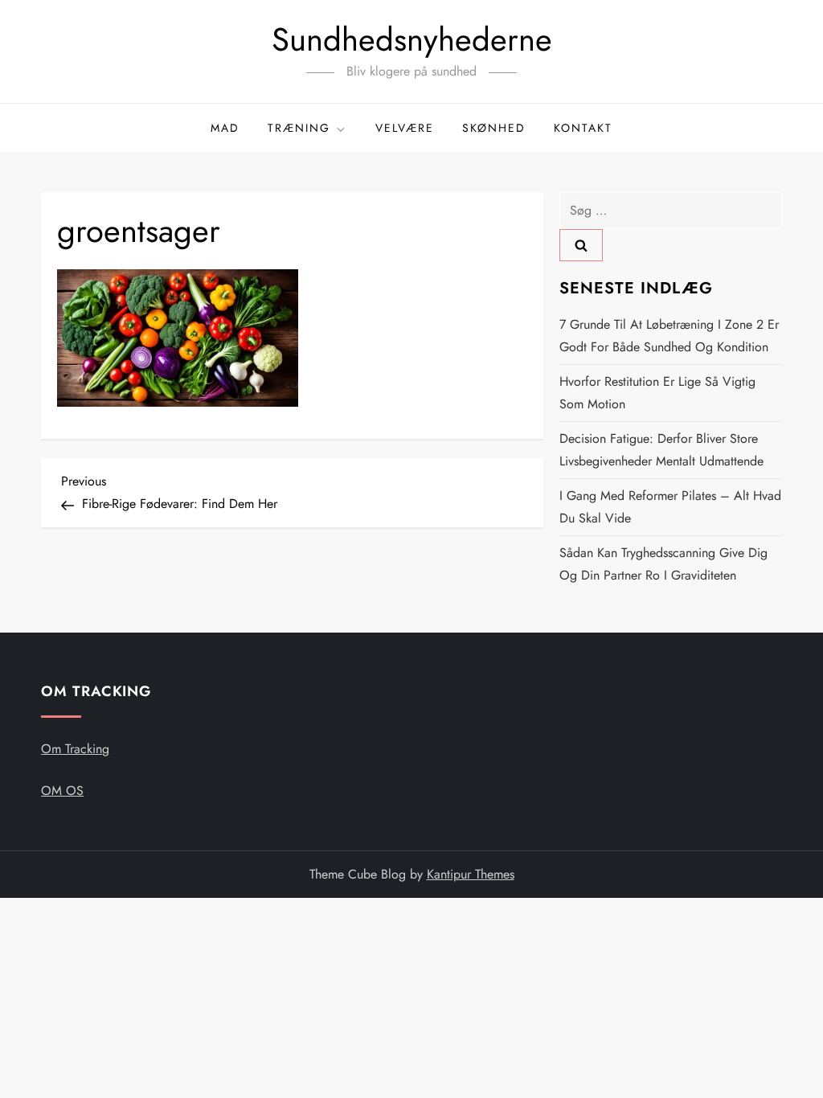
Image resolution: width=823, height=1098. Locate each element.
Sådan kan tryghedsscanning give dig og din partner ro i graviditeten (663, 563)
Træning (299, 128)
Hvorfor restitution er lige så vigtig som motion (657, 392)
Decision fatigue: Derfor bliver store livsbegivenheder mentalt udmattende (661, 449)
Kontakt (583, 128)
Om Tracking (75, 749)
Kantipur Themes (470, 874)
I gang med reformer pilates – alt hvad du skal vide (670, 506)
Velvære (404, 128)
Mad (225, 128)
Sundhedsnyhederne (412, 39)
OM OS (62, 790)
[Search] (581, 245)
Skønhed (494, 128)
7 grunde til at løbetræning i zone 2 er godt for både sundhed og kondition (669, 335)
